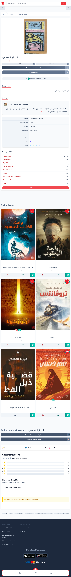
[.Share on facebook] (39, 145)
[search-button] (63, 3)
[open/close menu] (68, 3)
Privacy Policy (6, 531)
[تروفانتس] (53, 304)
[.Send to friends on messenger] (30, 145)
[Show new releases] (35, 569)
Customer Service (25, 527)
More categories (35, 187)
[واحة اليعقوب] (53, 234)
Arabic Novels (33, 130)
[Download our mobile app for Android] (42, 555)
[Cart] (36, 573)
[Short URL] (49, 142)
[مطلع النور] (2, 8)
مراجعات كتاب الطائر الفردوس (62, 513)
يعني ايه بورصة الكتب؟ (8, 544)
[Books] (20, 573)
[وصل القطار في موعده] (68, 8)
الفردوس (4, 513)
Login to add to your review (13, 487)
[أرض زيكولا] (18, 304)
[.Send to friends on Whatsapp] (33, 145)
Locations (22, 531)
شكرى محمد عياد (29, 513)
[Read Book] (19, 330)
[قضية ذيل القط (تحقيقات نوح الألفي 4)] (18, 374)
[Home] (4, 14)
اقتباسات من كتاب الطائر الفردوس (44, 513)
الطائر (11, 513)
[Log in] (51, 573)
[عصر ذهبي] (53, 374)
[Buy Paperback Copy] (18, 275)
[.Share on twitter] (36, 145)
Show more (44, 111)
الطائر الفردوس (18, 513)
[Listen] (16, 330)
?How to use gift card (8, 541)
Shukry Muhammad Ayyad (18, 104)
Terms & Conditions (8, 527)
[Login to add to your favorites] (9, 61)
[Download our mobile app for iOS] (29, 555)
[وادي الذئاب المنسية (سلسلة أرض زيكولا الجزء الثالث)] (18, 234)
